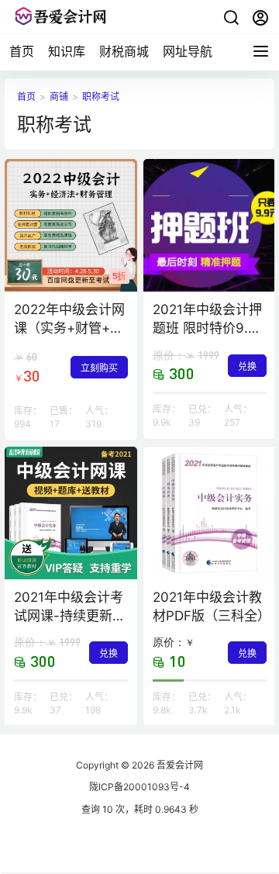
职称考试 (100, 96)
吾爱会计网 (178, 765)
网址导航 (187, 51)
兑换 (247, 366)
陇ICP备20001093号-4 (139, 787)
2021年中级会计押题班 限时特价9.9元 (207, 328)
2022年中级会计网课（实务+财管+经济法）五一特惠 (69, 328)
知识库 (66, 51)
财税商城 (124, 51)
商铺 (59, 96)
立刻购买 (99, 368)
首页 (21, 51)
